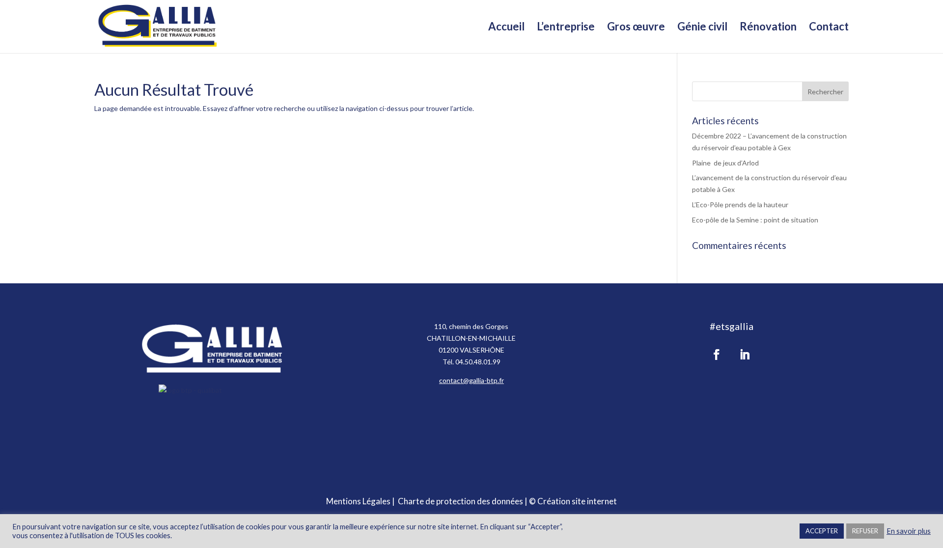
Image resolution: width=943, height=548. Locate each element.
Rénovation (768, 28)
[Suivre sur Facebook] (716, 354)
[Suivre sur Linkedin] (744, 354)
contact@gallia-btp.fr (471, 380)
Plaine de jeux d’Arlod (725, 163)
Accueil (506, 28)
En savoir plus (909, 531)
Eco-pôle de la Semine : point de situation (755, 220)
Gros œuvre (636, 28)
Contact (829, 28)
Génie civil (702, 28)
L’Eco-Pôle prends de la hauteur (740, 204)
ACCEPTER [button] (821, 531)
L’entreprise (566, 28)
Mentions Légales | (362, 501)
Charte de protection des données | (463, 501)
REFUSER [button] (865, 531)
